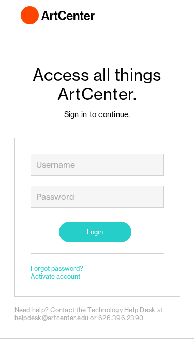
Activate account (55, 276)
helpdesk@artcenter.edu (51, 318)
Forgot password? (57, 268)
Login (95, 232)
